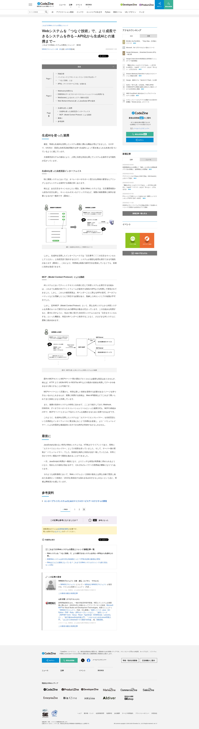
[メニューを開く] (30, 4)
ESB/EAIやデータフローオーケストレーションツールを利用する (81, 94)
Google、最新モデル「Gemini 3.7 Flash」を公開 (141, 80)
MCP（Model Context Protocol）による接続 (75, 114)
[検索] (46, 12)
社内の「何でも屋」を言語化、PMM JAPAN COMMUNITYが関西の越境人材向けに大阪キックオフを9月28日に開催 (141, 87)
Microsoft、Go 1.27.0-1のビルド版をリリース (140, 47)
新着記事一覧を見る (140, 213)
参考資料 (61, 121)
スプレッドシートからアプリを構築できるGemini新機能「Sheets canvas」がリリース (141, 101)
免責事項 (109, 713)
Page (48, 78)
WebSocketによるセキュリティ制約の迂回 (73, 97)
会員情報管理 (100, 713)
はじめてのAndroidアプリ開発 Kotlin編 (77, 619)
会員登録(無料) (63, 529)
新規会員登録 (140, 134)
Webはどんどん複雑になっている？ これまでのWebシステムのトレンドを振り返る (77, 562)
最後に (60, 118)
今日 (131, 36)
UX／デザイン (130, 12)
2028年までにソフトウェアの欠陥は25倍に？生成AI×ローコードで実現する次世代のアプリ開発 (140, 206)
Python (107, 12)
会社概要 (117, 713)
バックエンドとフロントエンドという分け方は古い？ (77, 77)
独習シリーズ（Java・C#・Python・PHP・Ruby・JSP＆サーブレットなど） (84, 611)
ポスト (104, 56)
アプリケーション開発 (65, 12)
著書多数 (99, 619)
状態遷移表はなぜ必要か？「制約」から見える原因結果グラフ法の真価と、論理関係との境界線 (140, 168)
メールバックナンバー (141, 128)
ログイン (58, 531)
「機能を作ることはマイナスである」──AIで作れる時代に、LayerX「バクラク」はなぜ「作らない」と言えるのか (141, 67)
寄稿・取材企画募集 (130, 660)
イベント (79, 4)
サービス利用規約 (127, 713)
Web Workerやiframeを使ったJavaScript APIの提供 (76, 101)
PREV (66, 509)
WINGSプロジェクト (68, 584)
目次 (79, 66)
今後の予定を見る (141, 253)
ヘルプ (79, 713)
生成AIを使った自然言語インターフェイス (74, 111)
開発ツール (117, 12)
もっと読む (49, 565)
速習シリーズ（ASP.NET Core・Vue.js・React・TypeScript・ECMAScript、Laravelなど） (84, 614)
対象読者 (61, 73)
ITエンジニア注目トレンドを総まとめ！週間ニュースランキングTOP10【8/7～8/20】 (140, 197)
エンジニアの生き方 (94, 12)
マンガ (141, 12)
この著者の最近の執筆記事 (68, 593)
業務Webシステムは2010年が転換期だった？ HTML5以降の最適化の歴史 (73, 559)
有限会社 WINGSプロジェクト (96, 584)
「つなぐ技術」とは (65, 80)
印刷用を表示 (50, 539)
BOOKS (89, 4)
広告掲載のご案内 (148, 660)
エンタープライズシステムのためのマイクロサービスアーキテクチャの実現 (75, 501)
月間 (148, 36)
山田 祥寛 (68, 49)
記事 (70, 4)
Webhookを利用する (65, 91)
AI (52, 12)
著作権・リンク (89, 713)
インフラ (80, 12)
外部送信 (154, 713)
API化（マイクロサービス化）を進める (72, 83)
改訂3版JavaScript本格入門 (75, 617)
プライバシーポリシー (142, 713)
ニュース (62, 4)
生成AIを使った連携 (65, 108)
